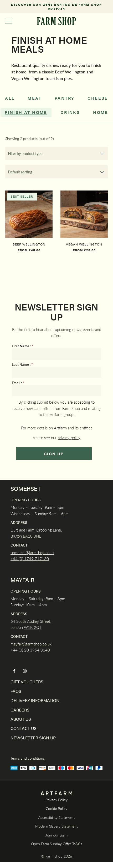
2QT (37, 627)
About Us (21, 719)
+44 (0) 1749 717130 (30, 558)
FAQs (16, 691)
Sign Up (54, 453)
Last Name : (22, 364)
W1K (28, 627)
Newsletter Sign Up (33, 738)
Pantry (64, 98)
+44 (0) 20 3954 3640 (30, 650)
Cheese (98, 98)
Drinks (70, 112)
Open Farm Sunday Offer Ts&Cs (56, 843)
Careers (20, 710)
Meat (35, 98)
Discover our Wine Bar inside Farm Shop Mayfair (56, 7)
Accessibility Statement (56, 817)
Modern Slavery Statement (56, 826)
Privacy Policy (56, 799)
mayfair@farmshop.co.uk (31, 643)
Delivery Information (35, 700)
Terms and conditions (28, 758)
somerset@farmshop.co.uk (32, 552)
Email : (18, 383)
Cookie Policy (56, 808)
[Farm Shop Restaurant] (57, 21)
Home (100, 112)
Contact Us (24, 728)
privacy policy (69, 437)
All (9, 98)
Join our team (56, 835)
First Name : (22, 346)
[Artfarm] (56, 793)
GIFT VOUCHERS (27, 682)
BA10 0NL (32, 536)
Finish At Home (26, 112)
